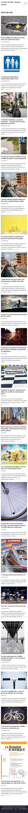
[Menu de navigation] (25, 3)
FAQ (15, 808)
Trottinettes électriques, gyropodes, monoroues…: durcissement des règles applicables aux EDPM (13, 121)
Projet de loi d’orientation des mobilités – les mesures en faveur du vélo (13, 727)
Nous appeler (22, 808)
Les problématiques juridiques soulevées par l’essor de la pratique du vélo (13, 467)
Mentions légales (7, 808)
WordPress (13, 811)
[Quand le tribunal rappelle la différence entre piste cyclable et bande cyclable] (14, 184)
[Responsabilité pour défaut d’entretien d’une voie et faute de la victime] (14, 25)
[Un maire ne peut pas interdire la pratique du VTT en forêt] (14, 303)
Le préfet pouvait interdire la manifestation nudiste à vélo (10, 78)
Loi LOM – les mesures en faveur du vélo (13, 606)
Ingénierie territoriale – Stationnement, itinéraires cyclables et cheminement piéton (13, 391)
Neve (2, 811)
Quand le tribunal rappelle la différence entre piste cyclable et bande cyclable (13, 200)
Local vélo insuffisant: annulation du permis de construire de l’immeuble (12, 237)
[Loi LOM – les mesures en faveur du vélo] (14, 595)
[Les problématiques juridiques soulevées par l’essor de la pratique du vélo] (14, 454)
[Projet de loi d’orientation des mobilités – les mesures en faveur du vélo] (14, 715)
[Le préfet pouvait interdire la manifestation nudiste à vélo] (14, 64)
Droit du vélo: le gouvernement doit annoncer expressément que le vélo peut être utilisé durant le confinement (13, 525)
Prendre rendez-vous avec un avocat (14, 807)
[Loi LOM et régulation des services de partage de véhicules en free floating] (14, 680)
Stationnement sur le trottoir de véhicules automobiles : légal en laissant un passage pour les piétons (13, 428)
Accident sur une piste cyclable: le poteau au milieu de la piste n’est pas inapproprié (13, 157)
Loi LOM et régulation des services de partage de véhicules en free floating (12, 692)
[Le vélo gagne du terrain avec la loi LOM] (14, 556)
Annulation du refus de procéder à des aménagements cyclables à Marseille (12, 280)
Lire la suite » (19, 50)
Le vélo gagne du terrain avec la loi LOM (13, 575)
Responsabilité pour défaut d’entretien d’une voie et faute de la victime (13, 38)
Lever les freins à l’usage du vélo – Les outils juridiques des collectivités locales (13, 782)
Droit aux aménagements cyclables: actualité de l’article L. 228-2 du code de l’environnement (13, 658)
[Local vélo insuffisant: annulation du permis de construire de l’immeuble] (14, 224)
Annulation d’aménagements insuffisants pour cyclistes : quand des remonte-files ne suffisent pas (13, 349)
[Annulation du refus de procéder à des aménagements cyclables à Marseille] (14, 264)
